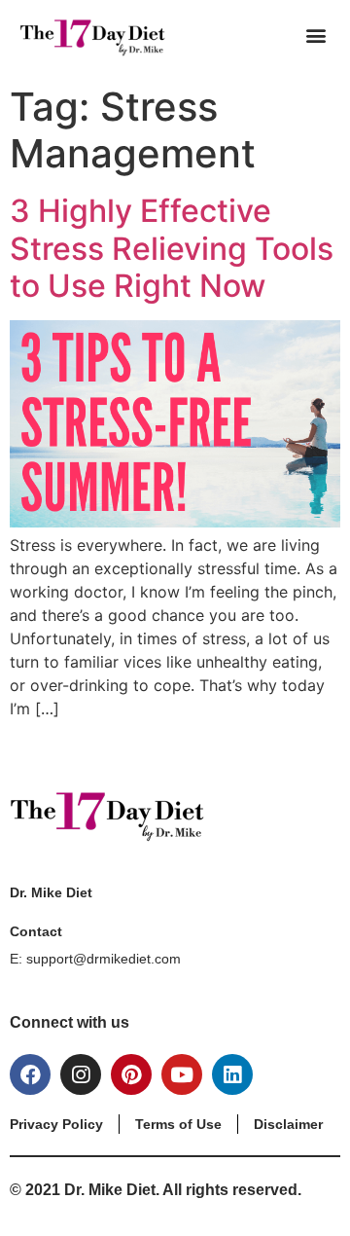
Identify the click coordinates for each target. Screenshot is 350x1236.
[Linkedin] (232, 1074)
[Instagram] (80, 1074)
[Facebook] (30, 1074)
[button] (315, 34)
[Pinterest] (131, 1074)
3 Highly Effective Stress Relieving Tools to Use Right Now (171, 248)
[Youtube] (181, 1074)
